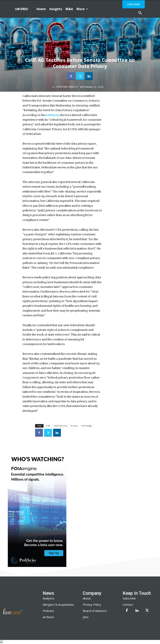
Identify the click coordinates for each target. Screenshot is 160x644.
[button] (140, 13)
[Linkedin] (89, 76)
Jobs (86, 617)
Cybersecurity (84, 52)
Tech (69, 52)
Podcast (48, 611)
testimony (52, 115)
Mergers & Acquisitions (58, 604)
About (87, 598)
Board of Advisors (95, 611)
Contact (128, 604)
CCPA (48, 426)
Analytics (48, 598)
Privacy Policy (92, 604)
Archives (48, 617)
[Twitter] (80, 76)
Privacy (74, 426)
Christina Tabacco (67, 87)
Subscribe (129, 598)
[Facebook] (71, 76)
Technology (86, 426)
